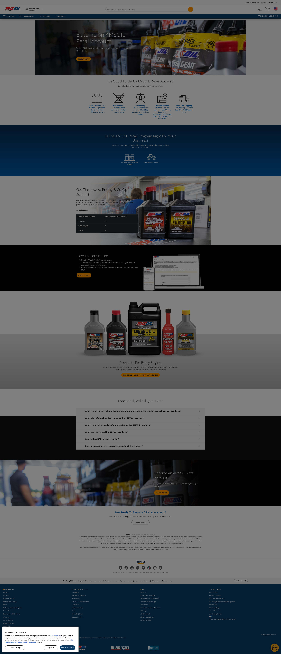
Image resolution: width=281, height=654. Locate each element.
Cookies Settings (15, 648)
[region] (40, 639)
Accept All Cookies (67, 648)
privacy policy (55, 636)
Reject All (51, 648)
